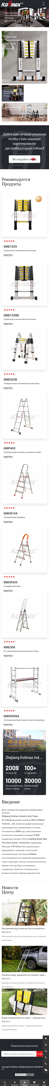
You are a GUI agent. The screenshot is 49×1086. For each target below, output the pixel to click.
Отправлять (42, 1054)
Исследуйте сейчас (25, 159)
